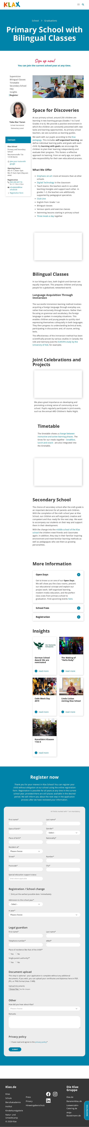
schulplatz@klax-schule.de (16, 188)
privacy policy (41, 1042)
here (70, 598)
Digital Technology (45, 182)
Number (49, 856)
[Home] (12, 4)
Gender (49, 828)
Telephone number (17, 941)
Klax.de (70, 1097)
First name (13, 819)
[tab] (58, 575)
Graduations (50, 20)
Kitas (7, 1094)
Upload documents (17, 986)
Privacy (29, 1101)
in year (11, 910)
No (18, 954)
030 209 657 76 (16, 182)
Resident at (13, 847)
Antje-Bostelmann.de (74, 1114)
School (35, 20)
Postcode (13, 866)
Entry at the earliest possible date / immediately (31, 894)
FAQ (12, 89)
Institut (8, 1106)
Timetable (14, 83)
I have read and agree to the (29, 1042)
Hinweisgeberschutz (34, 1105)
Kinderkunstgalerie (14, 1110)
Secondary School (18, 86)
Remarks (12, 1014)
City (47, 865)
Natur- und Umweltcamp (11, 1116)
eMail (48, 941)
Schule (8, 1098)
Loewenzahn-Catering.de (73, 1107)
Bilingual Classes (18, 79)
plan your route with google (18, 162)
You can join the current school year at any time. (44, 65)
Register (14, 95)
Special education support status (22, 874)
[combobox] (63, 833)
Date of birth (14, 828)
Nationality (50, 838)
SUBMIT (15, 1049)
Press (28, 1097)
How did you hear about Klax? (21, 1004)
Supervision (15, 76)
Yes (12, 954)
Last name (50, 819)
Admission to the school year (21, 900)
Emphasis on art (44, 176)
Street (11, 856)
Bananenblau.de (74, 1101)
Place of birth (14, 838)
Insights (13, 92)
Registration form (16, 193)
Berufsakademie (13, 1102)
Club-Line (41, 198)
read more (44, 671)
